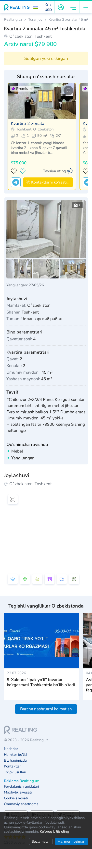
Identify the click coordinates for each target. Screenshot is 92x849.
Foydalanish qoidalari (21, 786)
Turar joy (35, 19)
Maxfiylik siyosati (18, 792)
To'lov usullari (15, 772)
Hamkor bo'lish (16, 754)
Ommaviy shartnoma (21, 804)
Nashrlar (11, 749)
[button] (35, 7)
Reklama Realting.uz (21, 781)
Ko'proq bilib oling (54, 831)
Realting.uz (13, 19)
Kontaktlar (12, 766)
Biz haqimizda (15, 760)
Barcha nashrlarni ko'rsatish (46, 709)
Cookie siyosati (16, 798)
